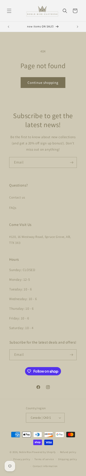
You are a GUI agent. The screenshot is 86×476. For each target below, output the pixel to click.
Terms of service (44, 459)
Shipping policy (67, 459)
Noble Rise (25, 452)
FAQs (12, 208)
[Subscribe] (72, 162)
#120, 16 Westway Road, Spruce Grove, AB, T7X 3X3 (40, 240)
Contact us (17, 197)
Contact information (45, 466)
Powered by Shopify (44, 452)
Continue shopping (43, 82)
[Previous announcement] (8, 27)
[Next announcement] (77, 27)
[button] (9, 11)
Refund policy (68, 452)
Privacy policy (21, 459)
